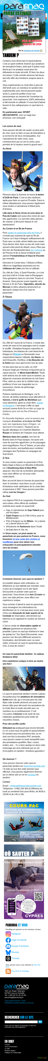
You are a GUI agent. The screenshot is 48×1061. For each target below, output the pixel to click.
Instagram (16, 934)
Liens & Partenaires (11, 1046)
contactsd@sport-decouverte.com (25, 786)
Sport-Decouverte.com (34, 766)
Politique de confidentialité (13, 1052)
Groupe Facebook (20, 946)
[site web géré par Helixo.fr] (42, 1058)
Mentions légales (10, 1050)
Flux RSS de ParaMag (20, 971)
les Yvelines (36, 250)
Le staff (7, 1048)
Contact (7, 1044)
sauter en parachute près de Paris (24, 233)
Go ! (40, 1021)
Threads (15, 958)
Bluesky (15, 952)
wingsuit (32, 775)
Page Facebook (19, 940)
